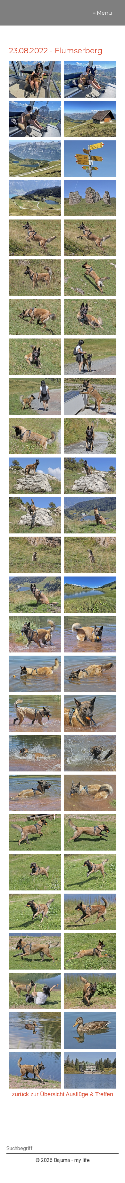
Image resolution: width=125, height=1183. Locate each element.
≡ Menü (102, 13)
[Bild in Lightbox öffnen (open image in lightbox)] (35, 79)
